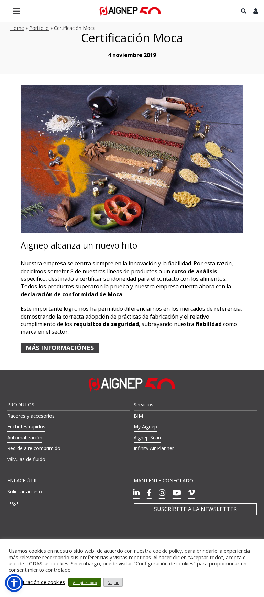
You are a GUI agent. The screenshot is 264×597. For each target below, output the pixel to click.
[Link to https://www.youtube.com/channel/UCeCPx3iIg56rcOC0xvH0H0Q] (177, 492)
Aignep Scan (147, 437)
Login (13, 502)
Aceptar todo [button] (85, 582)
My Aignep (145, 426)
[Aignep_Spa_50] (130, 8)
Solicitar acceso (24, 491)
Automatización (24, 437)
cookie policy (167, 551)
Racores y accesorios (31, 416)
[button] (14, 583)
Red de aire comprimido (33, 448)
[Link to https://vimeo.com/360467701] (191, 492)
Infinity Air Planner (154, 448)
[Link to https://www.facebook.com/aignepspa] (149, 492)
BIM (138, 416)
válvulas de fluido (26, 459)
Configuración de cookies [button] (37, 582)
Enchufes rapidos (26, 426)
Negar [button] (113, 582)
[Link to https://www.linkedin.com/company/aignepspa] (136, 492)
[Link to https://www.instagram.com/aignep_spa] (162, 492)
